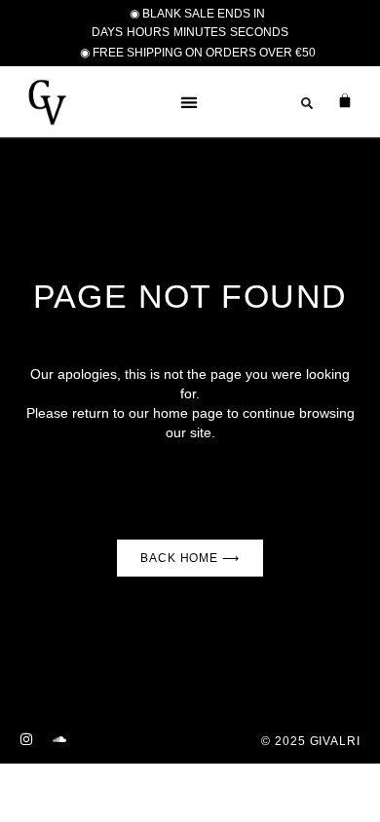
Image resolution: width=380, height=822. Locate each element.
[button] (189, 102)
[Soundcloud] (59, 739)
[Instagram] (26, 739)
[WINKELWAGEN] (335, 100)
